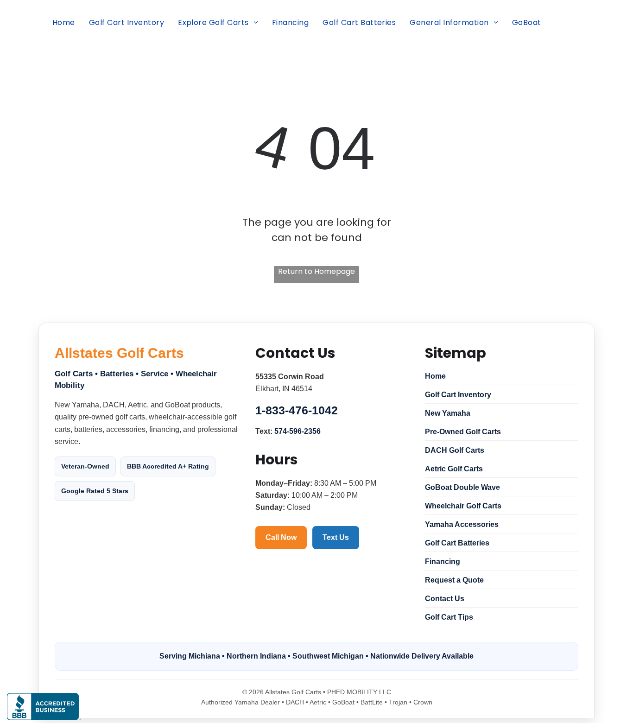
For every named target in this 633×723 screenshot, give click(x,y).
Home (435, 376)
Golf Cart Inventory (458, 395)
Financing (442, 561)
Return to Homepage (316, 271)
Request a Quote (454, 580)
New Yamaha (447, 413)
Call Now (281, 537)
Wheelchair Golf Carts (463, 506)
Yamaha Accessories (462, 524)
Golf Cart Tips (449, 617)
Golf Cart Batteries (457, 543)
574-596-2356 (297, 431)
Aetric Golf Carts (454, 469)
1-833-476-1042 (296, 410)
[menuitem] (63, 23)
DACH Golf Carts (454, 450)
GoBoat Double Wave (462, 487)
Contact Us (444, 598)
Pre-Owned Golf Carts (463, 432)
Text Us (336, 537)
